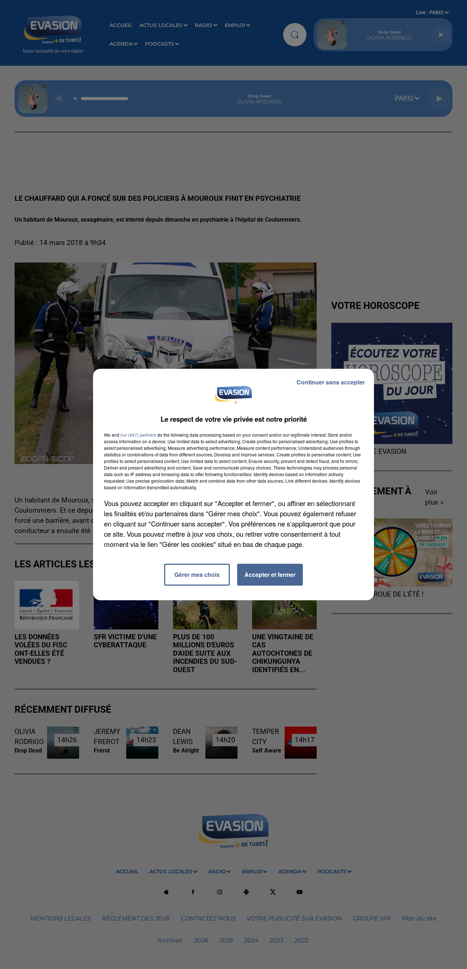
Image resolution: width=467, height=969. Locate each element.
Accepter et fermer (270, 574)
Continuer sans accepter (331, 382)
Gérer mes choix (197, 574)
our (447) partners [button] (138, 435)
